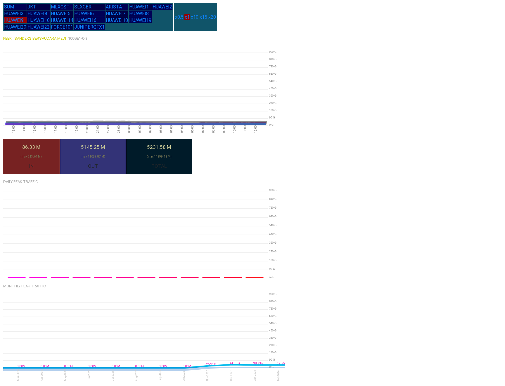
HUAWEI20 (15, 27)
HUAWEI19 (140, 20)
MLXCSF (60, 7)
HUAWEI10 (38, 20)
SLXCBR (82, 7)
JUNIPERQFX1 (89, 27)
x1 (187, 17)
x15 (203, 17)
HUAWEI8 (139, 13)
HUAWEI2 (162, 7)
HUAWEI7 (115, 13)
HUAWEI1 (139, 7)
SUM (9, 7)
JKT (31, 7)
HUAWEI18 (117, 20)
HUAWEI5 (60, 13)
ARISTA (114, 7)
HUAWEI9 (14, 20)
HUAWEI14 (62, 20)
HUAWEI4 (37, 13)
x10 (194, 17)
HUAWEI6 (84, 13)
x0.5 (179, 17)
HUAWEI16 (85, 20)
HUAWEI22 (38, 27)
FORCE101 (62, 27)
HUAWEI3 (14, 13)
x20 (212, 17)
